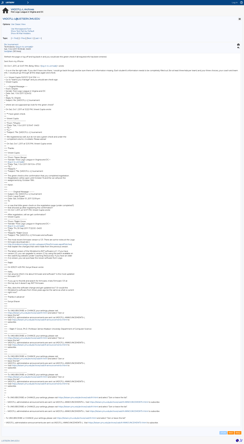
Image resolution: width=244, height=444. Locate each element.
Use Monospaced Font (21, 29)
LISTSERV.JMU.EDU (10, 441)
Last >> (38, 38)
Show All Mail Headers (20, 33)
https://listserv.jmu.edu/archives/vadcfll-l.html (28, 313)
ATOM (223, 433)
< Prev (22, 38)
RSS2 (238, 433)
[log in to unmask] (24, 47)
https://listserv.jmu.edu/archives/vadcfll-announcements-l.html (39, 320)
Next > (30, 38)
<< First (15, 38)
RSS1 (231, 433)
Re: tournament (11, 44)
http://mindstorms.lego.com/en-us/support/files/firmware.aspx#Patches (39, 244)
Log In (235, 2)
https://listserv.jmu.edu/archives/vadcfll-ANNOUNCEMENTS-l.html (119, 402)
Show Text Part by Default (22, 31)
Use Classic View (18, 24)
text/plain (8, 51)
